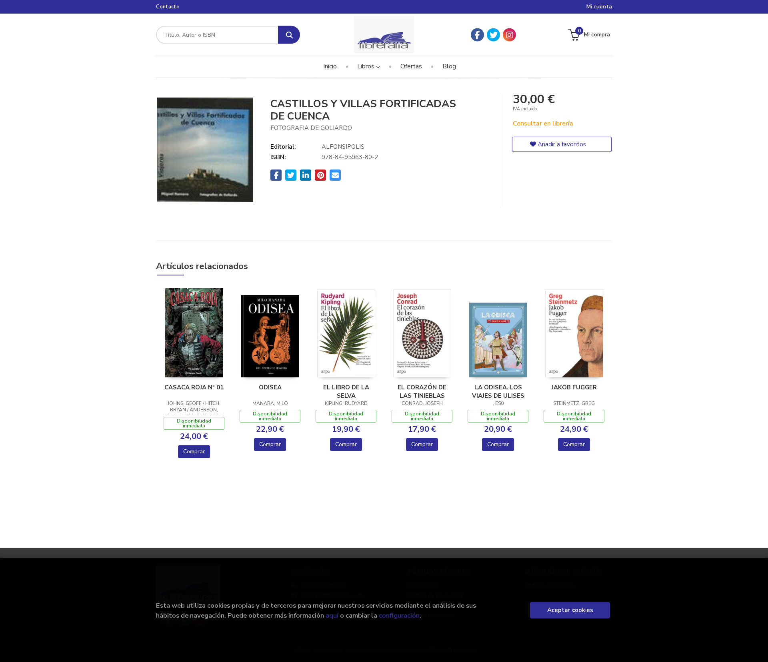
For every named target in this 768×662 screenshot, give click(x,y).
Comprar (194, 451)
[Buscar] (289, 35)
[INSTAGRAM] (509, 35)
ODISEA (270, 387)
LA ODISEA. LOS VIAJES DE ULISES (498, 391)
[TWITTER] (493, 35)
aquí (332, 615)
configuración (399, 615)
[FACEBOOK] (477, 35)
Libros (366, 66)
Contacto (168, 6)
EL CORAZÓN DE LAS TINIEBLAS (422, 391)
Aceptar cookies (570, 610)
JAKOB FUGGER (574, 387)
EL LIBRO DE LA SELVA (346, 391)
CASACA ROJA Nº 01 (194, 387)
